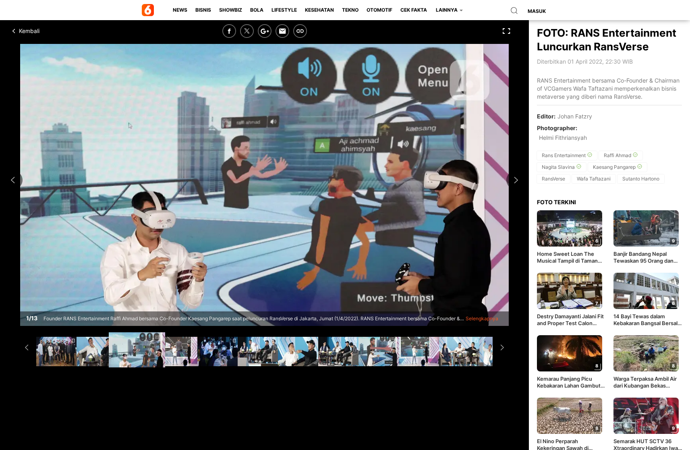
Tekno (350, 10)
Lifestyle (284, 10)
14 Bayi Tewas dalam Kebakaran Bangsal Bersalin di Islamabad (647, 320)
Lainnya (447, 10)
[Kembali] (42, 31)
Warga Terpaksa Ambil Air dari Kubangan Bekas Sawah (645, 382)
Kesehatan (319, 10)
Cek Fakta (413, 10)
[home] (149, 10)
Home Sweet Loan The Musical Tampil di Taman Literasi (567, 257)
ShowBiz (230, 10)
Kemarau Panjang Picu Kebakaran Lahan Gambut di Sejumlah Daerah (569, 382)
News (180, 10)
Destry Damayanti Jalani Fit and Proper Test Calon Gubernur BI (570, 320)
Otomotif (379, 10)
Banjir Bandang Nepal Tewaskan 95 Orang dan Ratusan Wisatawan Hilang (646, 257)
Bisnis (203, 10)
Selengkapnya (482, 318)
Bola (256, 10)
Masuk (537, 11)
